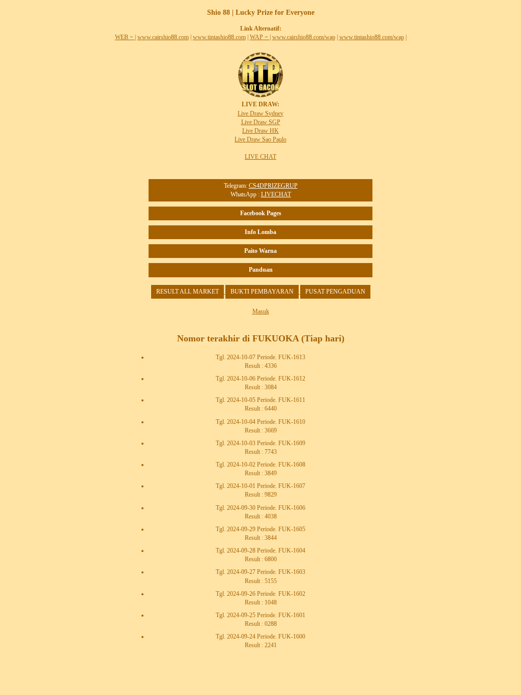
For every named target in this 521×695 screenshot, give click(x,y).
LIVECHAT (276, 194)
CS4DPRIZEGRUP (273, 185)
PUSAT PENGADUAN (335, 291)
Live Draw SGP (260, 122)
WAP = (260, 37)
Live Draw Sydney (260, 113)
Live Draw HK (260, 130)
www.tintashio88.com (219, 37)
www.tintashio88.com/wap (371, 37)
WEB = (125, 37)
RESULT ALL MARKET (187, 291)
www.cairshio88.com (163, 37)
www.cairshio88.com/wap (303, 37)
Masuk (260, 311)
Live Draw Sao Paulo (260, 139)
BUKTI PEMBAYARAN (262, 291)
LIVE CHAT (260, 156)
